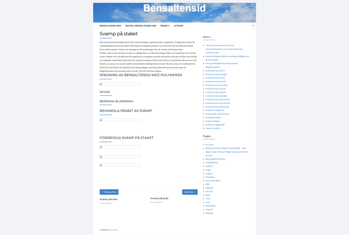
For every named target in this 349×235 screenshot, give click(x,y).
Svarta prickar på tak (215, 77)
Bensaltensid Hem (110, 25)
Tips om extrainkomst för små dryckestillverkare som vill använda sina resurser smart (224, 49)
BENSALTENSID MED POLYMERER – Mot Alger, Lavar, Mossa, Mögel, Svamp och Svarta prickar (227, 152)
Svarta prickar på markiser (218, 103)
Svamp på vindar (213, 117)
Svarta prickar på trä (215, 70)
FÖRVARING (212, 162)
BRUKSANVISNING (215, 159)
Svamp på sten (109, 199)
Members (210, 177)
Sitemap (178, 25)
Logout (209, 173)
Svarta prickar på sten (216, 81)
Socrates (114, 230)
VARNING (211, 205)
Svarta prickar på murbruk (218, 99)
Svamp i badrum (213, 128)
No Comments (106, 203)
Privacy (164, 25)
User (208, 202)
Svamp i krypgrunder (215, 124)
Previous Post (110, 192)
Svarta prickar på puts (216, 88)
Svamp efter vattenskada (217, 113)
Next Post (189, 192)
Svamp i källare (213, 121)
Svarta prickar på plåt (216, 92)
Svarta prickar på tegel (216, 74)
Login (208, 169)
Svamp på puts (159, 198)
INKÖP (209, 166)
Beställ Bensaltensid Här (140, 25)
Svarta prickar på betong (217, 106)
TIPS (208, 198)
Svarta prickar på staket (217, 85)
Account (209, 144)
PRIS (208, 184)
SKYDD (209, 191)
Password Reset (213, 180)
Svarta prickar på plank (216, 95)
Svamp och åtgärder (215, 110)
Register (209, 187)
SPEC (208, 195)
